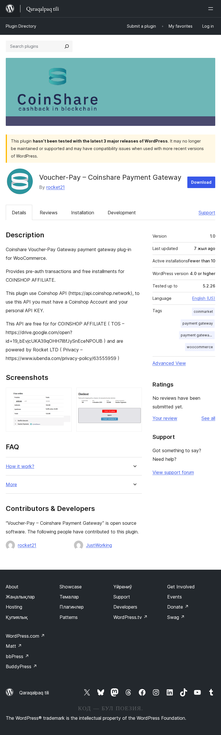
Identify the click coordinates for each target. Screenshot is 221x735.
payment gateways (197, 335)
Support (207, 212)
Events (174, 597)
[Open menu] (212, 8)
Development (122, 212)
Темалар (69, 597)
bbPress (17, 656)
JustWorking (99, 545)
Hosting (14, 607)
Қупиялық (17, 617)
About (12, 587)
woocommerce (200, 347)
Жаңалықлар (20, 597)
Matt (14, 646)
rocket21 (55, 187)
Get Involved (181, 587)
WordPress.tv (130, 617)
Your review (165, 418)
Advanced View (169, 363)
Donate (178, 607)
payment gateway (197, 323)
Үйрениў (122, 587)
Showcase (71, 587)
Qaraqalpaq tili (34, 693)
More (11, 484)
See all (208, 418)
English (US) (203, 298)
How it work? (20, 466)
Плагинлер (72, 607)
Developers (125, 607)
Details (19, 212)
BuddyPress (21, 666)
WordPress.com (25, 636)
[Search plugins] (67, 46)
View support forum (173, 472)
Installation (82, 212)
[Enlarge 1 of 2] (64, 395)
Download (201, 182)
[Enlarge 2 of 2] (134, 395)
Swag (176, 617)
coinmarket (203, 311)
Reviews (49, 212)
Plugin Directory (21, 26)
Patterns (69, 617)
